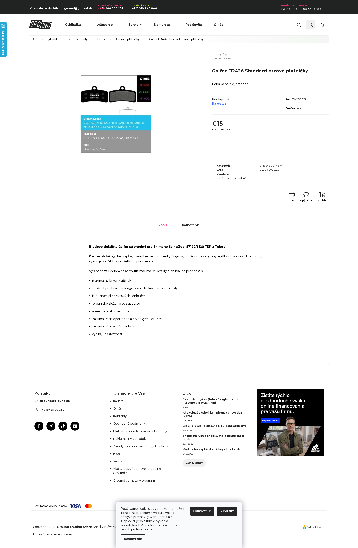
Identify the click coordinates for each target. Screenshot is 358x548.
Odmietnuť (202, 511)
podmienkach (141, 529)
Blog (116, 454)
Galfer (299, 108)
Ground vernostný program (134, 480)
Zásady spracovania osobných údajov (140, 446)
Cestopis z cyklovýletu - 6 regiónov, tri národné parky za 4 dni (210, 401)
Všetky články (194, 463)
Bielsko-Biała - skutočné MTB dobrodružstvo (215, 426)
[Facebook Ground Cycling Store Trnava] (38, 426)
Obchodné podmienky (130, 423)
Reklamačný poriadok (129, 439)
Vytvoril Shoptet (316, 526)
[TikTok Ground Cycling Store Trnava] (62, 426)
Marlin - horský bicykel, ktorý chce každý (211, 449)
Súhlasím (227, 511)
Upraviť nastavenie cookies (52, 534)
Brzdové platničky (271, 165)
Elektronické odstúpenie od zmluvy (140, 431)
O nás (117, 408)
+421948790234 (52, 409)
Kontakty (120, 416)
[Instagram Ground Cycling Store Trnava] (50, 426)
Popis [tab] (162, 225)
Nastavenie (133, 539)
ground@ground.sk (55, 400)
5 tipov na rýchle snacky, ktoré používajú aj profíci (213, 437)
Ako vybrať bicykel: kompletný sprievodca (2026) (212, 414)
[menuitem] (74, 24)
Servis (117, 461)
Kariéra (118, 401)
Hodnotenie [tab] (190, 225)
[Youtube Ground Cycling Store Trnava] (74, 426)
